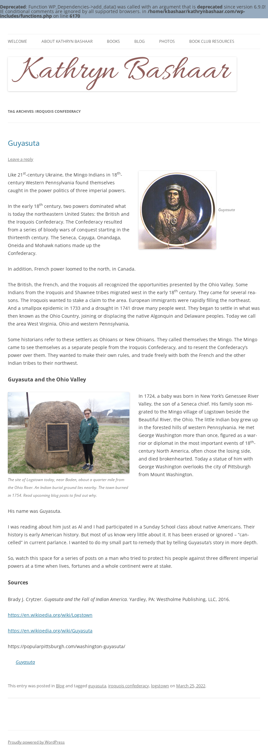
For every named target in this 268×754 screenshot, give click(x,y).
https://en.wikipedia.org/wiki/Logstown (50, 615)
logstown (160, 686)
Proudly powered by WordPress (36, 742)
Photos (167, 41)
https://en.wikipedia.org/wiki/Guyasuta (50, 631)
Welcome (17, 41)
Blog (139, 41)
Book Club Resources (211, 41)
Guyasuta (24, 143)
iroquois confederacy (128, 686)
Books (113, 41)
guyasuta (97, 686)
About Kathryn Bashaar (67, 41)
